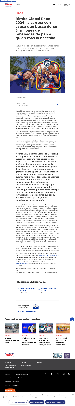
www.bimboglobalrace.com (48, 255)
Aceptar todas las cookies (55, 402)
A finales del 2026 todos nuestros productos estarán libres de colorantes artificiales (62, 344)
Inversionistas (26, 366)
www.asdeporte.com (22, 263)
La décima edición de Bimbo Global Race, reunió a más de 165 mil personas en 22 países (45, 344)
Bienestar (19, 13)
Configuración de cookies (18, 402)
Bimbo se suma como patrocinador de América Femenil (29, 342)
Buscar (18, 4)
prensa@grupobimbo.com (27, 311)
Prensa (39, 362)
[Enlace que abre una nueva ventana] (44, 374)
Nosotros (8, 362)
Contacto (8, 374)
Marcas (23, 362)
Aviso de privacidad (22, 374)
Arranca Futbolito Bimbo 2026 (12, 340)
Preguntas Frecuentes (12, 382)
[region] (37, 399)
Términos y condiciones (12, 385)
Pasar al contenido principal (8, 1)
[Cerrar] (73, 395)
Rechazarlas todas (36, 402)
